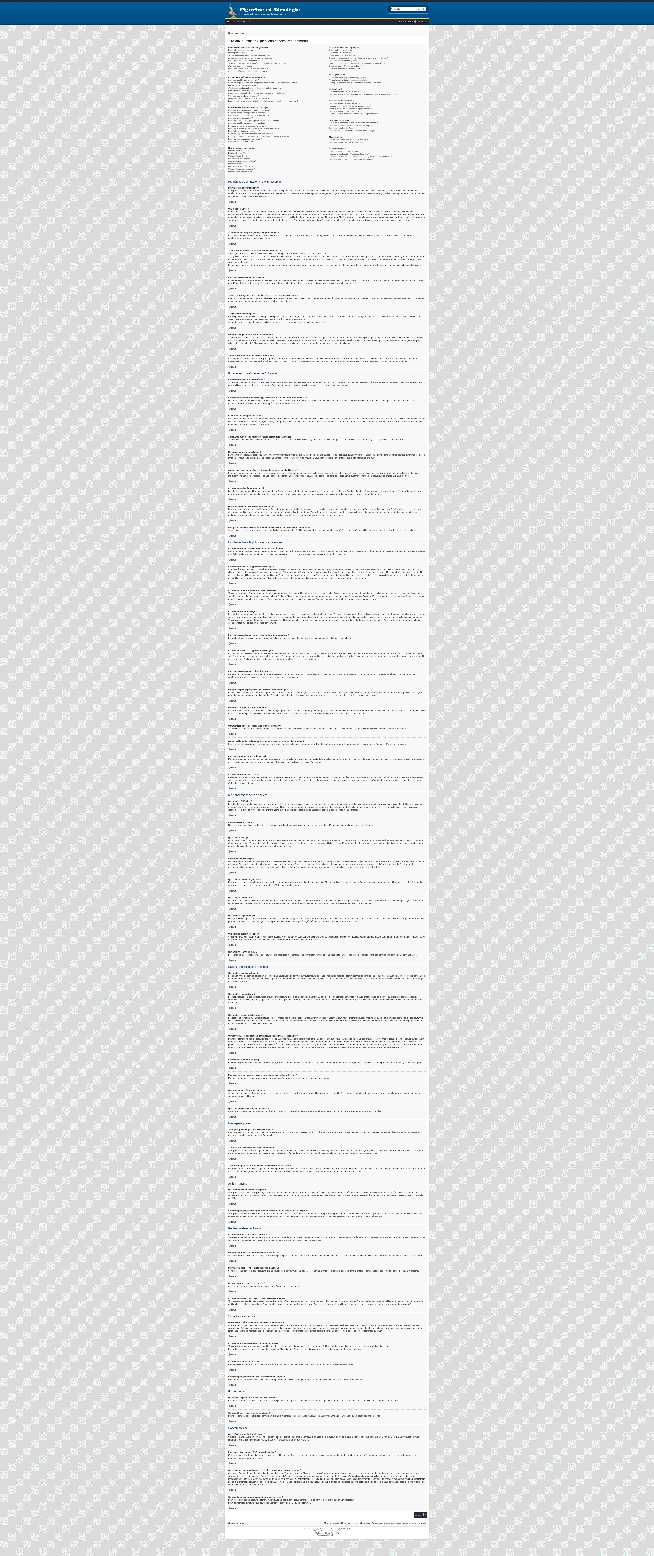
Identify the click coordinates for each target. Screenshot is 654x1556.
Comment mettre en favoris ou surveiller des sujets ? (351, 126)
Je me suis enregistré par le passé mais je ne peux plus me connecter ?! (258, 63)
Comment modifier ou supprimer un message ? (247, 113)
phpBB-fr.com (331, 1535)
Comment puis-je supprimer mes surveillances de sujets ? (353, 131)
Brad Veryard (334, 1531)
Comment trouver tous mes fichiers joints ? (346, 142)
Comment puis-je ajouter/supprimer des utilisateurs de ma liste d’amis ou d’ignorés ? (363, 94)
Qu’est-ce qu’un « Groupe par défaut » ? (345, 66)
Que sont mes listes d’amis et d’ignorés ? (346, 92)
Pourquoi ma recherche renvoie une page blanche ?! (350, 109)
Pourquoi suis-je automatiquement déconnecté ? (248, 68)
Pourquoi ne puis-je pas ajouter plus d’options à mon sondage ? (254, 121)
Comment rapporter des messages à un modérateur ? (250, 134)
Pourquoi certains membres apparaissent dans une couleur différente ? (358, 63)
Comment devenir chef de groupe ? (343, 61)
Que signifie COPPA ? (237, 53)
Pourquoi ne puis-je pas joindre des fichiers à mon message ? (253, 128)
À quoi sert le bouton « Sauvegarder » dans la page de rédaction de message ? (260, 136)
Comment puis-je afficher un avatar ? (243, 96)
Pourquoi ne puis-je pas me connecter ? (244, 61)
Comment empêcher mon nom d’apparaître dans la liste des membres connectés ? (262, 83)
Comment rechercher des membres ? (344, 111)
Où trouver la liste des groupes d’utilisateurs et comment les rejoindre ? (358, 58)
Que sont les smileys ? (237, 156)
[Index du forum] (232, 11)
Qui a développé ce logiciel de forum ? (344, 151)
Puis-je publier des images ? (239, 158)
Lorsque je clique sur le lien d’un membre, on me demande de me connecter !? (263, 101)
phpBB (370, 458)
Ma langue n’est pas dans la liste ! (242, 91)
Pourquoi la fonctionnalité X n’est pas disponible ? (349, 154)
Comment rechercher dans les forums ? (345, 103)
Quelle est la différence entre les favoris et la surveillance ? (353, 123)
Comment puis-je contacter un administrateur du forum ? (352, 159)
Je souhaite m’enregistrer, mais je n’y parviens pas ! (249, 55)
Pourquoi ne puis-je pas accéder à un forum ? (247, 126)
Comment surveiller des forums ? (342, 128)
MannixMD (335, 1533)
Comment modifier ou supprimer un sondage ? (247, 123)
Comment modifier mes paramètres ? (243, 80)
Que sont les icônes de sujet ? (240, 172)
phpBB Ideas (368, 1455)
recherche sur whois (402, 1473)
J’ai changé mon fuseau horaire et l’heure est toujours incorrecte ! (255, 88)
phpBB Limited (302, 1437)
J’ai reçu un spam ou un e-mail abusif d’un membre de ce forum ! (355, 83)
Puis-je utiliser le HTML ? (238, 153)
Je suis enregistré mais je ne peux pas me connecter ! (250, 58)
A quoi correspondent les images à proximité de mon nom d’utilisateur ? (257, 93)
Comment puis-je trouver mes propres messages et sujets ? (354, 114)
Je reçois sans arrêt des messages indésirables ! (349, 80)
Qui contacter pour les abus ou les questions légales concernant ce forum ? (360, 157)
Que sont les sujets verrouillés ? (241, 169)
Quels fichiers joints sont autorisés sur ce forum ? (349, 140)
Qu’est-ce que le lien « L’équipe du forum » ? (347, 68)
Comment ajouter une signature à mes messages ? (249, 115)
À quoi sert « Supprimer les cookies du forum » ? (248, 71)
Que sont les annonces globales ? (242, 161)
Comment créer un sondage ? (240, 118)
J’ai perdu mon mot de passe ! (240, 66)
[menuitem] (246, 22)
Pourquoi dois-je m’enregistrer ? (241, 50)
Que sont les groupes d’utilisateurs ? (344, 55)
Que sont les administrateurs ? (341, 50)
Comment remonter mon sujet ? (241, 142)
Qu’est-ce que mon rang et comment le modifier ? (248, 98)
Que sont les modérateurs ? (340, 53)
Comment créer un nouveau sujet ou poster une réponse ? (252, 110)
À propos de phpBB (286, 1440)
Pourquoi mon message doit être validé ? (245, 139)
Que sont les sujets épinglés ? (240, 166)
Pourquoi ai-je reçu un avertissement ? (244, 131)
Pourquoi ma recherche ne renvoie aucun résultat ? (350, 106)
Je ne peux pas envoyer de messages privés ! (348, 77)
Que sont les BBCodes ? (238, 151)
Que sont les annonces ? (238, 164)
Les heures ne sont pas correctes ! (242, 85)
